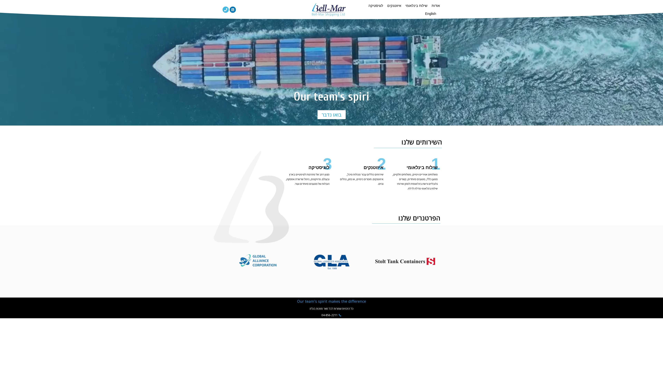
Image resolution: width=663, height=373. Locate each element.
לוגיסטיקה (375, 6)
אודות (436, 6)
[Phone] (226, 10)
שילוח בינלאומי (416, 6)
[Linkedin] (233, 10)
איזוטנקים (394, 6)
